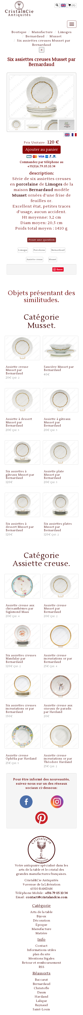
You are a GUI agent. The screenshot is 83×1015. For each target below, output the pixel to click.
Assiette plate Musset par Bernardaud (54, 475)
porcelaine (27, 184)
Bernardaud (35, 36)
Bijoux (41, 916)
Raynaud (41, 1005)
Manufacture (42, 32)
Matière (41, 933)
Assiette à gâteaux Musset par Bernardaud (57, 422)
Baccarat (41, 980)
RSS (41, 967)
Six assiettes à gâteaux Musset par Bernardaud (20, 475)
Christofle (41, 988)
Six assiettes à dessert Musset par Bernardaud (20, 527)
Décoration (41, 921)
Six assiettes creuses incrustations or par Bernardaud (21, 709)
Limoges (65, 32)
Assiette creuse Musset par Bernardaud (17, 370)
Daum (41, 992)
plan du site (41, 954)
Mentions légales (41, 959)
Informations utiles (41, 950)
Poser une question (42, 239)
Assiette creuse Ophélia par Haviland (21, 757)
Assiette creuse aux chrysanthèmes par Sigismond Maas (20, 609)
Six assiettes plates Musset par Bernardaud (58, 527)
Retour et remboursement (41, 963)
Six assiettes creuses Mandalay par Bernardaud (21, 659)
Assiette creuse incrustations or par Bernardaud (58, 659)
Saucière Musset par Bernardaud (59, 368)
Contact (41, 946)
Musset (56, 36)
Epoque (41, 925)
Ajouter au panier (41, 149)
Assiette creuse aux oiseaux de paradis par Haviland (58, 709)
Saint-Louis (41, 1009)
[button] (23, 250)
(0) (73, 5)
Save (60, 269)
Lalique (41, 1001)
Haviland (41, 997)
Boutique (19, 32)
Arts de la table (41, 912)
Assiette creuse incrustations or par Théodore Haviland (58, 759)
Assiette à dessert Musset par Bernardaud (19, 422)
